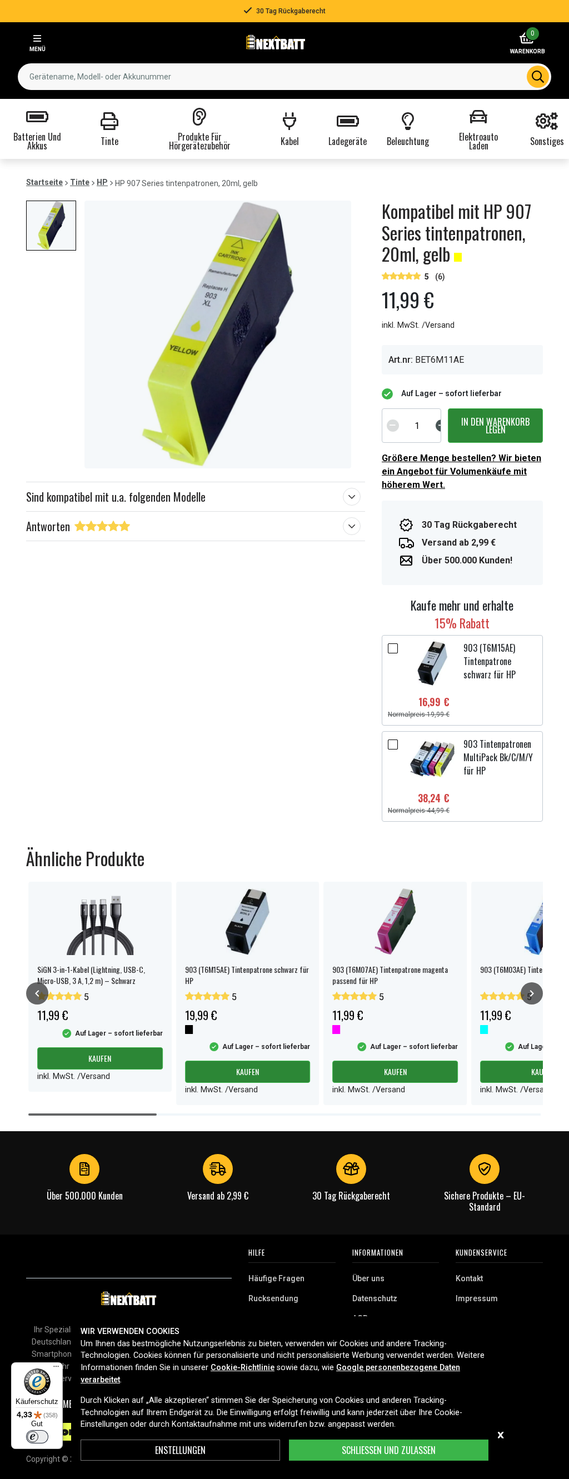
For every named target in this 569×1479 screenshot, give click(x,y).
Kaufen (99, 1058)
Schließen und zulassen (389, 1450)
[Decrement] (392, 425)
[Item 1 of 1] (218, 334)
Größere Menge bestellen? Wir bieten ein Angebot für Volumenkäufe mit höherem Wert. (461, 471)
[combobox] (284, 76)
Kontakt (469, 1278)
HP (102, 182)
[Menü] (56, 1369)
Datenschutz (374, 1298)
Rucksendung (273, 1298)
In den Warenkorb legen (495, 425)
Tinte (79, 182)
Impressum (477, 1298)
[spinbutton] (417, 425)
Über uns (368, 1278)
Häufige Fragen (276, 1278)
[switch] (37, 1436)
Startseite (44, 182)
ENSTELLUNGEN (180, 1450)
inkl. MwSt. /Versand (418, 325)
